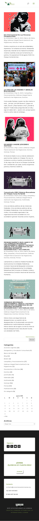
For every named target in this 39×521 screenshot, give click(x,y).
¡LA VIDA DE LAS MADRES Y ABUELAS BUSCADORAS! (18, 90)
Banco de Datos (29, 38)
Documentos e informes (12, 369)
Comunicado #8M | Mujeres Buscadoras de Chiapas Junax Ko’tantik (19, 193)
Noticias (15, 42)
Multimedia (25, 200)
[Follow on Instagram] (19, 446)
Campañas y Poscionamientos (17, 253)
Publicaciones (8, 388)
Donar (19, 471)
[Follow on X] (11, 446)
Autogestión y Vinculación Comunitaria (16, 350)
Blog (5, 40)
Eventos (25, 97)
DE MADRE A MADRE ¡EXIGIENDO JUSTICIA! (16, 145)
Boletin (6, 359)
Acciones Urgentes (10, 348)
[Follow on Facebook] (8, 446)
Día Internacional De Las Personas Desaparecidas (17, 35)
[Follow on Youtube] (15, 446)
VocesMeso (9, 38)
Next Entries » (30, 337)
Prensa (21, 42)
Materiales (7, 377)
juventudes (7, 375)
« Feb (5, 416)
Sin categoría (8, 391)
